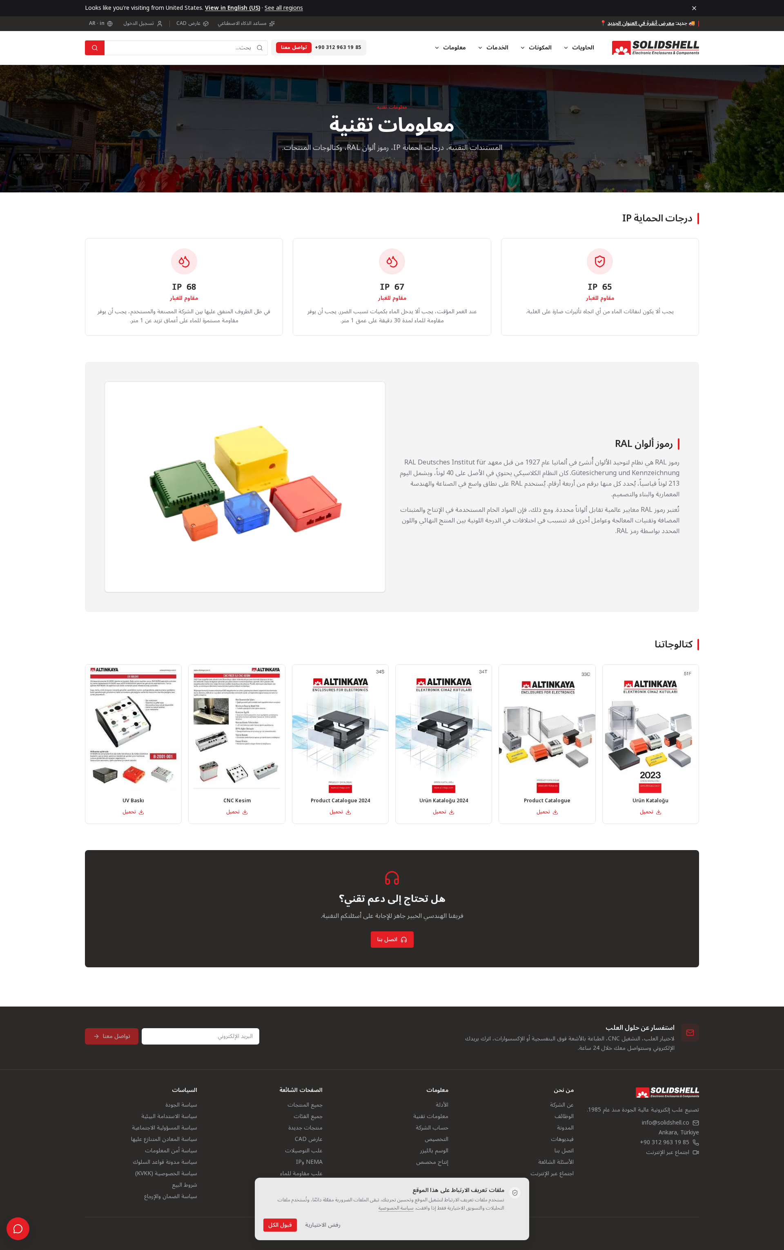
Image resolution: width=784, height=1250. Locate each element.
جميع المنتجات (305, 1105)
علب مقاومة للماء (301, 1173)
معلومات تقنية (430, 1116)
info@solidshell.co (665, 1123)
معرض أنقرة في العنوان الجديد (641, 23)
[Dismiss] (694, 8)
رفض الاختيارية (323, 1225)
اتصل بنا (387, 939)
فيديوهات (562, 1139)
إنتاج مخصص (432, 1162)
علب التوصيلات (304, 1150)
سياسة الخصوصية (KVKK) (166, 1173)
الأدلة (442, 1105)
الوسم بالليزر (434, 1150)
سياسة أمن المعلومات (171, 1150)
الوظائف (564, 1116)
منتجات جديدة (305, 1128)
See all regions (284, 8)
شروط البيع (184, 1185)
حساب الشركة (432, 1128)
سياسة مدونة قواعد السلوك (165, 1162)
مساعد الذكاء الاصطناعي (242, 24)
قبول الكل (280, 1225)
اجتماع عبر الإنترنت (667, 1152)
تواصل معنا (294, 47)
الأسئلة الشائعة (556, 1162)
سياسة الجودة (181, 1105)
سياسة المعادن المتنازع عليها (164, 1139)
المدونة (565, 1128)
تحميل (646, 812)
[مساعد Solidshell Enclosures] (18, 1228)
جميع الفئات (308, 1116)
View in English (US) (232, 8)
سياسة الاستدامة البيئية (169, 1116)
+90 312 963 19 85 (338, 48)
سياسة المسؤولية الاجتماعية (164, 1128)
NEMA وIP (309, 1162)
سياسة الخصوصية (396, 1208)
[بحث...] (95, 47)
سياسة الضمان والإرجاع (170, 1196)
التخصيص (436, 1139)
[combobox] (186, 47)
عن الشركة (562, 1105)
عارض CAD (188, 24)
